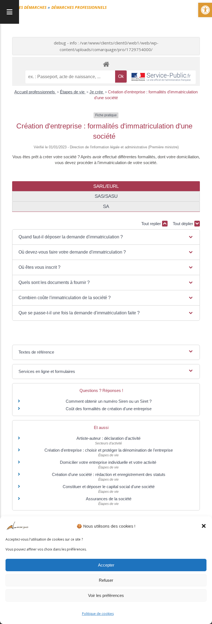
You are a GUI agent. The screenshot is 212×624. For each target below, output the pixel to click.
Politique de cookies (98, 613)
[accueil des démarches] (106, 64)
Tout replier (151, 223)
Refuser (106, 580)
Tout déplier (183, 223)
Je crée (96, 91)
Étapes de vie (73, 91)
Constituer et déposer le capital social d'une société (109, 486)
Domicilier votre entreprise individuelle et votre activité (108, 462)
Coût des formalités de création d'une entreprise (109, 408)
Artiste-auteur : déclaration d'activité (108, 438)
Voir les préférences (106, 595)
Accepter (106, 565)
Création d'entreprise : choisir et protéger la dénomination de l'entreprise (108, 450)
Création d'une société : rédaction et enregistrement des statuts (108, 474)
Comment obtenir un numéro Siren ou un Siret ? (109, 401)
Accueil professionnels (35, 91)
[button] (203, 526)
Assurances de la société (108, 498)
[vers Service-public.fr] (161, 77)
